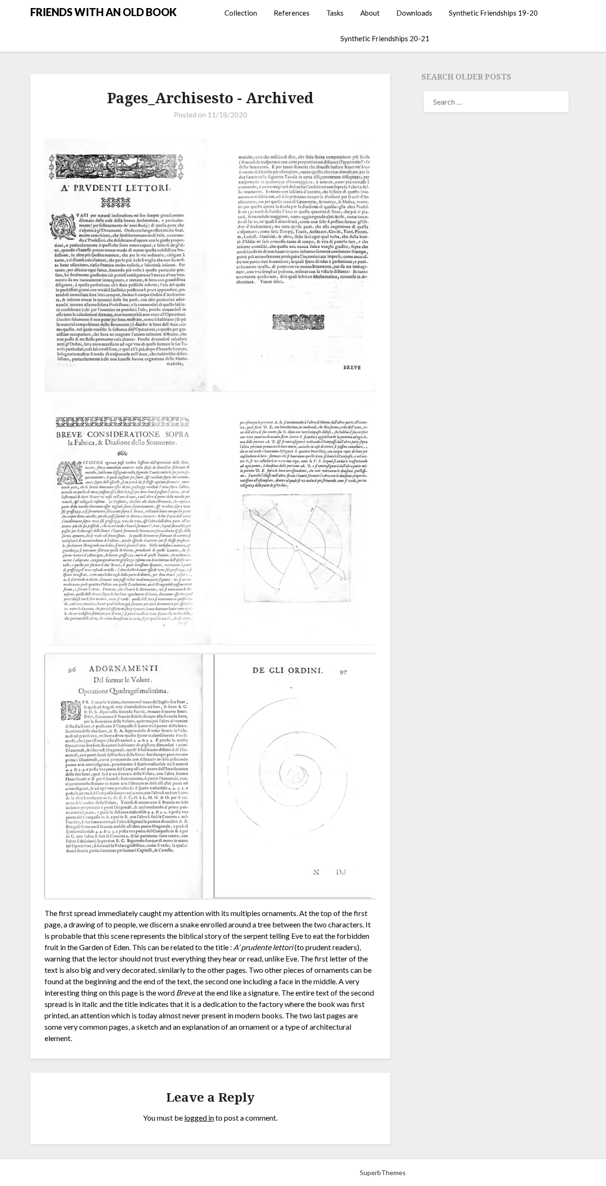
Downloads (414, 13)
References (292, 13)
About (370, 13)
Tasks (335, 13)
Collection (240, 13)
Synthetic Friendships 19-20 (493, 13)
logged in (199, 1117)
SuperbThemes (383, 1172)
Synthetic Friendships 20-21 (384, 38)
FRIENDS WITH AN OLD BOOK (103, 12)
